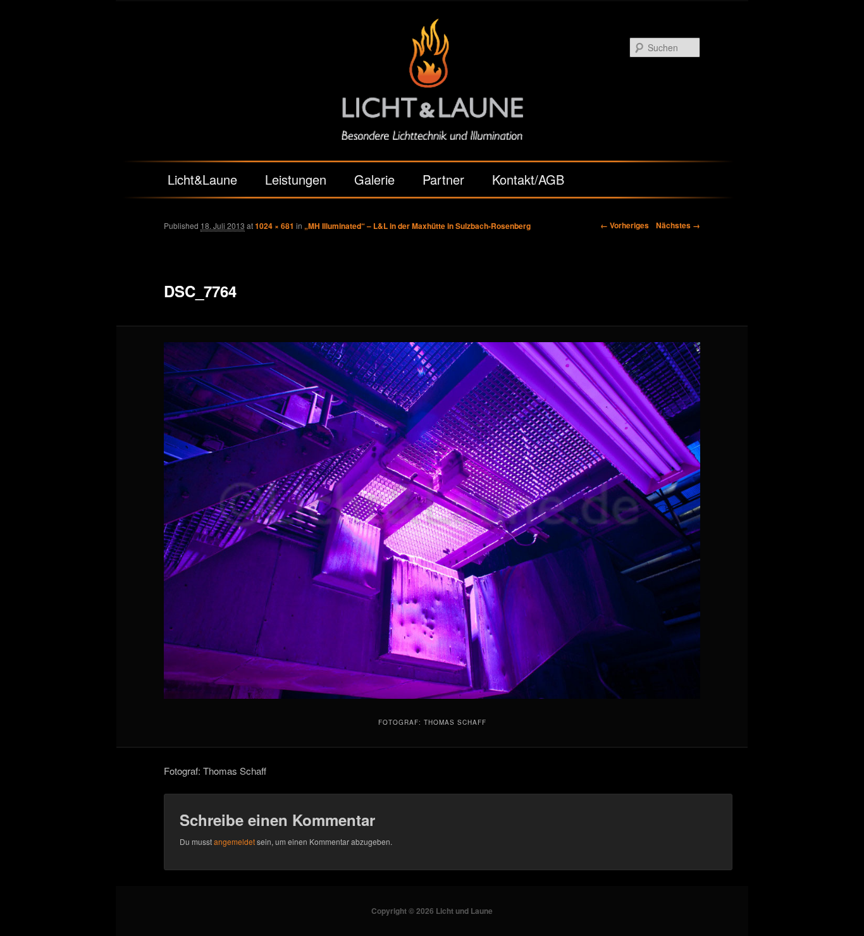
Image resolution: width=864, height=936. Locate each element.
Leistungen (295, 179)
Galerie (374, 179)
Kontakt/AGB (528, 179)
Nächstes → (678, 225)
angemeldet (234, 841)
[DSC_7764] (432, 520)
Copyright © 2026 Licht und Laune (432, 910)
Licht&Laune (202, 179)
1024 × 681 (274, 225)
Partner (443, 179)
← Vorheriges (624, 225)
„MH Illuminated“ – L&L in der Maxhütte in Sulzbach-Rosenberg (417, 225)
